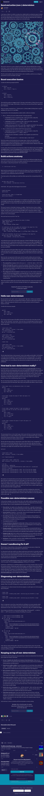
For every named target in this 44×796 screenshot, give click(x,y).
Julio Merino (6, 7)
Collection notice (29, 787)
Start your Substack (19, 790)
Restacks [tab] (8, 728)
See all (3, 769)
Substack (16, 793)
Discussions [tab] (10, 742)
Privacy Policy (30, 775)
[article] (22, 748)
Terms (24, 787)
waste (14, 253)
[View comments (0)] (6, 11)
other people (18, 253)
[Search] (42, 743)
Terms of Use (27, 774)
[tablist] (6, 728)
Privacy (21, 787)
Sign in (40, 1)
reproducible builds (31, 368)
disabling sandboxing (18, 562)
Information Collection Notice (22, 775)
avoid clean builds (34, 282)
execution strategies (24, 151)
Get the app (27, 790)
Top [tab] (2, 742)
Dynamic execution (7, 528)
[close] (33, 754)
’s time (22, 253)
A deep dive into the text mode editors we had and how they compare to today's (17, 747)
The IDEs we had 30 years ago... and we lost (11, 746)
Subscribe (36, 1)
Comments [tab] (4, 728)
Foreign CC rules (6, 533)
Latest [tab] (5, 742)
